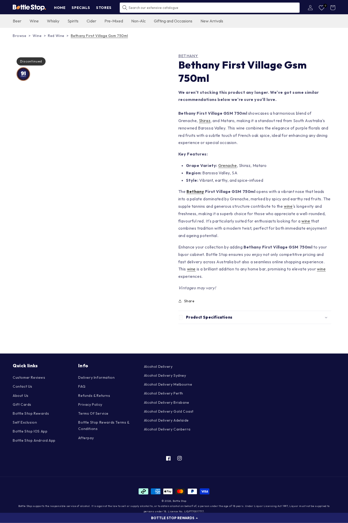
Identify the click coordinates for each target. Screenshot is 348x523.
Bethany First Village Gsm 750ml (99, 35)
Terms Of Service (93, 413)
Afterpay (86, 438)
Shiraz (205, 120)
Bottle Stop (179, 501)
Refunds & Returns (94, 395)
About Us (21, 395)
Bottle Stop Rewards (31, 413)
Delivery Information (96, 377)
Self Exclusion (25, 422)
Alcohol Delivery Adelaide (166, 420)
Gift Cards (22, 404)
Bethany (188, 56)
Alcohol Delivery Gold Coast (169, 411)
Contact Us (22, 386)
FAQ (81, 386)
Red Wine (56, 35)
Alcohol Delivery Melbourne (168, 384)
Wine (37, 35)
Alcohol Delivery (158, 366)
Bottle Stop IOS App (30, 431)
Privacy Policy (90, 404)
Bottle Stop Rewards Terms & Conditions (103, 425)
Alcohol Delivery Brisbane (166, 402)
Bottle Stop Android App (34, 440)
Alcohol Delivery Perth (163, 393)
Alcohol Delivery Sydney (165, 375)
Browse (19, 35)
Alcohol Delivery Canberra (167, 429)
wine (288, 206)
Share (189, 301)
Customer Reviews (29, 377)
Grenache (227, 165)
